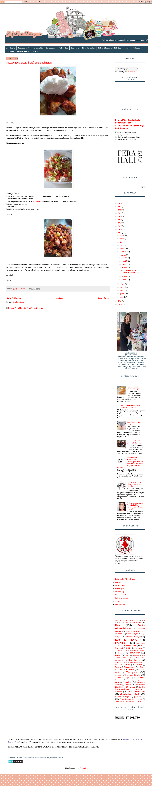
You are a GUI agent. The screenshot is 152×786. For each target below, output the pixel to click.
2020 (120, 216)
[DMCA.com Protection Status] (15, 762)
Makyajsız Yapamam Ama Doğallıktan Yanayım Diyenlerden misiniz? (135, 506)
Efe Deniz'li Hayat (133, 637)
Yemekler (10, 51)
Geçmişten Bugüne (138, 650)
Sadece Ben (63, 48)
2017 (120, 226)
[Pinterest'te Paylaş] (39, 289)
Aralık (122, 235)
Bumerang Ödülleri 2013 (134, 631)
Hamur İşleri (119, 588)
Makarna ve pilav (121, 662)
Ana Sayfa (10, 48)
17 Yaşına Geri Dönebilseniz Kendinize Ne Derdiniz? (129, 406)
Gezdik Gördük (121, 650)
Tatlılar (117, 601)
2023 (120, 206)
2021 (120, 213)
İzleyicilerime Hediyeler (130, 694)
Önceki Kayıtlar (103, 298)
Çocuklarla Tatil (137, 689)
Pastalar (139, 665)
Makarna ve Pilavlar (122, 595)
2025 (120, 203)
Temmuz (123, 252)
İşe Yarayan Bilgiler (122, 697)
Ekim (122, 242)
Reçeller (118, 667)
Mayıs (122, 284)
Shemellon (83, 768)
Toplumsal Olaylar (122, 677)
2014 (120, 301)
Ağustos (123, 248)
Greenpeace (121, 653)
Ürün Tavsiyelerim (136, 692)
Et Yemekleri (120, 585)
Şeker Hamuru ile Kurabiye (131, 699)
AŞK (143, 620)
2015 (120, 233)
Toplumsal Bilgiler (132, 675)
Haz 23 (125, 264)
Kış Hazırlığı (119, 592)
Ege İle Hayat (126, 639)
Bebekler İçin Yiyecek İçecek (125, 579)
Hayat (117, 655)
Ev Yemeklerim (129, 646)
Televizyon (118, 675)
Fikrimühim (138, 648)
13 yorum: (22, 289)
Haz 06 (125, 268)
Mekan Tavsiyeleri (136, 662)
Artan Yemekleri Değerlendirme (126, 620)
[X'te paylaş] (34, 289)
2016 (120, 229)
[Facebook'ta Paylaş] (37, 289)
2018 (120, 223)
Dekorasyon (119, 634)
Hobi (127, 655)
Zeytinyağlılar (120, 604)
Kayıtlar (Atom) (18, 302)
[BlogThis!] (32, 289)
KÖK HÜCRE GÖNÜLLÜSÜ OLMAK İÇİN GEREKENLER (130, 658)
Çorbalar (118, 582)
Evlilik (128, 648)
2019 (120, 220)
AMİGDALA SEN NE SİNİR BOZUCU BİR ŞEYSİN (134, 484)
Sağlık (127, 48)
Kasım (122, 239)
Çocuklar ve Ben (24, 48)
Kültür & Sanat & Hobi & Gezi (109, 48)
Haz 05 (125, 276)
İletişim (35, 51)
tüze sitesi (128, 685)
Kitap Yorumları (88, 48)
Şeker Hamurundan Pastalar (125, 701)
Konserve (136, 655)
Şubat (122, 293)
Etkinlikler (75, 48)
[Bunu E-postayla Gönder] (30, 289)
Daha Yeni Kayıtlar (14, 298)
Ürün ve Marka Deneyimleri (44, 48)
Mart (122, 290)
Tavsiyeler (132, 672)
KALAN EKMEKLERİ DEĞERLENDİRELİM (29, 62)
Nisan (122, 287)
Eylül (122, 245)
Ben (117, 625)
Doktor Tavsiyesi (132, 634)
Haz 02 (125, 280)
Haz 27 (125, 261)
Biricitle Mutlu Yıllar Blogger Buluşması (134, 442)
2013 (120, 304)
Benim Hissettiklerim (130, 627)
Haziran (123, 255)
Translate (132, 72)
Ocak (122, 297)
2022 (120, 210)
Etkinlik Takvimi (23, 51)
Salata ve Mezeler (122, 598)
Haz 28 (125, 258)
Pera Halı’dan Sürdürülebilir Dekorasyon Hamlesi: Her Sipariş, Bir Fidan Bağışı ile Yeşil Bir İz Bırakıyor (130, 463)
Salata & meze (129, 667)
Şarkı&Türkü (139, 696)
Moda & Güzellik (122, 665)
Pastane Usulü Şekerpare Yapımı (134, 388)
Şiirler (139, 701)
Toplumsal (136, 48)
